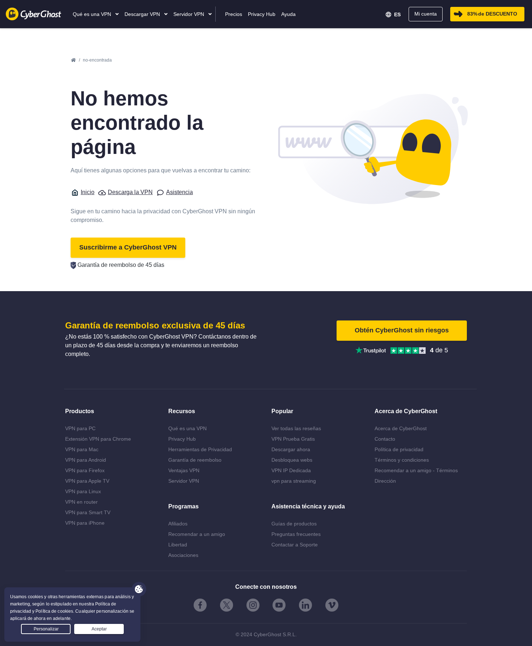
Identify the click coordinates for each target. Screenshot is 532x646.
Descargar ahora (290, 449)
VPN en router (81, 502)
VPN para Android (85, 460)
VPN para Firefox (85, 470)
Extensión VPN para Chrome (98, 439)
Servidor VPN (183, 481)
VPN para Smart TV (87, 512)
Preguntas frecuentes (296, 534)
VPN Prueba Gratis (293, 439)
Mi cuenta (425, 14)
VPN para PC (80, 428)
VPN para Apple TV (87, 481)
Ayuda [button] (288, 14)
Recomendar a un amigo (196, 534)
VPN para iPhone (85, 523)
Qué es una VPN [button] (93, 14)
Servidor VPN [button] (189, 14)
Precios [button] (233, 14)
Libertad (177, 545)
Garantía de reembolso (194, 460)
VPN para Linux (83, 491)
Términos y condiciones (402, 460)
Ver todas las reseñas (296, 428)
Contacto (385, 439)
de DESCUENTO (492, 14)
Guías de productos (294, 524)
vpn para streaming (293, 481)
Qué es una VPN (187, 428)
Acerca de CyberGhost (401, 428)
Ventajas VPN (183, 470)
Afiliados (177, 524)
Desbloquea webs (291, 460)
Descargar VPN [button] (142, 14)
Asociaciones (183, 555)
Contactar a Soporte (294, 545)
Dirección (385, 481)
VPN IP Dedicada (291, 470)
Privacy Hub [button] (261, 14)
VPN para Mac (81, 449)
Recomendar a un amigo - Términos (416, 470)
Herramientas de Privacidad (200, 449)
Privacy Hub (182, 439)
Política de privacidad (399, 449)
